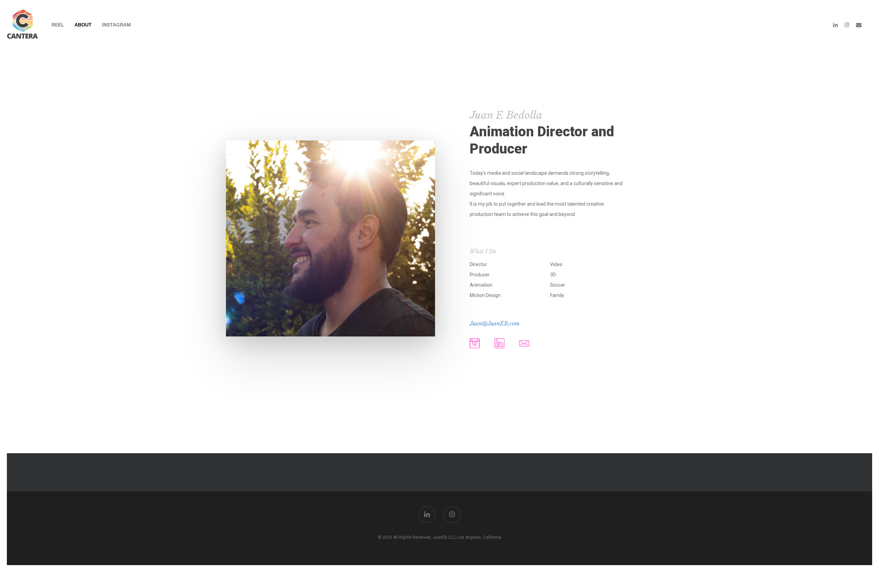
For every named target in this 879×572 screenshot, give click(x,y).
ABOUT (83, 24)
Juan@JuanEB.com (495, 323)
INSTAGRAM (116, 24)
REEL (58, 24)
